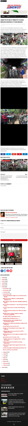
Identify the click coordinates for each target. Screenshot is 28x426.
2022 (3, 285)
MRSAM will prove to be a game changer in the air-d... (15, 334)
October (5, 292)
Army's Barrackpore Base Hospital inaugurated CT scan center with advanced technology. (16, 414)
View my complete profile (11, 217)
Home (3, 16)
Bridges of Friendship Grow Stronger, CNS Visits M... (14, 328)
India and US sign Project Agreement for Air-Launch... (14, 345)
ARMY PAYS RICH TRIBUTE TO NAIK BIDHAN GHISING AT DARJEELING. (14, 167)
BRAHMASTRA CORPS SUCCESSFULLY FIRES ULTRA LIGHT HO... (15, 324)
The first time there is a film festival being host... (14, 308)
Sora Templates (17, 421)
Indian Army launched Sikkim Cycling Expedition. (12, 342)
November (6, 290)
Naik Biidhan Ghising (16, 24)
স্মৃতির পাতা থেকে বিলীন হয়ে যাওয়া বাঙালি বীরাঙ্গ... (10, 350)
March (5, 361)
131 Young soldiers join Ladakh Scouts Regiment (15, 394)
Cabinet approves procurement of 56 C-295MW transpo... (13, 331)
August (5, 352)
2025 (3, 279)
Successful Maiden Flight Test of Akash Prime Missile (14, 296)
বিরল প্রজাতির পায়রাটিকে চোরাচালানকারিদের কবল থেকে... (12, 316)
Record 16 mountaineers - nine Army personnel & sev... (15, 305)
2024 (3, 281)
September (6, 294)
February (5, 363)
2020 (3, 367)
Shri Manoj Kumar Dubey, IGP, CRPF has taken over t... (14, 311)
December (6, 288)
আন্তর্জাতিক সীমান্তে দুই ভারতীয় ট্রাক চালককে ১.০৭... (11, 318)
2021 (3, 286)
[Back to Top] (14, 424)
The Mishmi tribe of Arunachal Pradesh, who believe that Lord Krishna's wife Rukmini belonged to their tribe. (17, 402)
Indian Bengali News (12, 212)
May (4, 357)
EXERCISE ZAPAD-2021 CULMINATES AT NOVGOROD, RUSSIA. (12, 321)
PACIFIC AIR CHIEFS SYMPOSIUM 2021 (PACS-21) (14, 348)
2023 (3, 283)
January (5, 365)
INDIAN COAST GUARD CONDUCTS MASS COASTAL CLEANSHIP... (13, 314)
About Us (3, 380)
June (4, 356)
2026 (3, 277)
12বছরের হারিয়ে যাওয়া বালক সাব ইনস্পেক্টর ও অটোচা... (11, 337)
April (4, 359)
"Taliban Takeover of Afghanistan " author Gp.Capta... (14, 339)
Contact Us (4, 381)
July (4, 354)
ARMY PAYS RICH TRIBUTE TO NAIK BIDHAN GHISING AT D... (13, 299)
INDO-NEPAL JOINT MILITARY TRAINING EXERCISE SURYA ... (15, 302)
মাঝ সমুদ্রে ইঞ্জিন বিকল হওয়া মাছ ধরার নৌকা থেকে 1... (11, 326)
